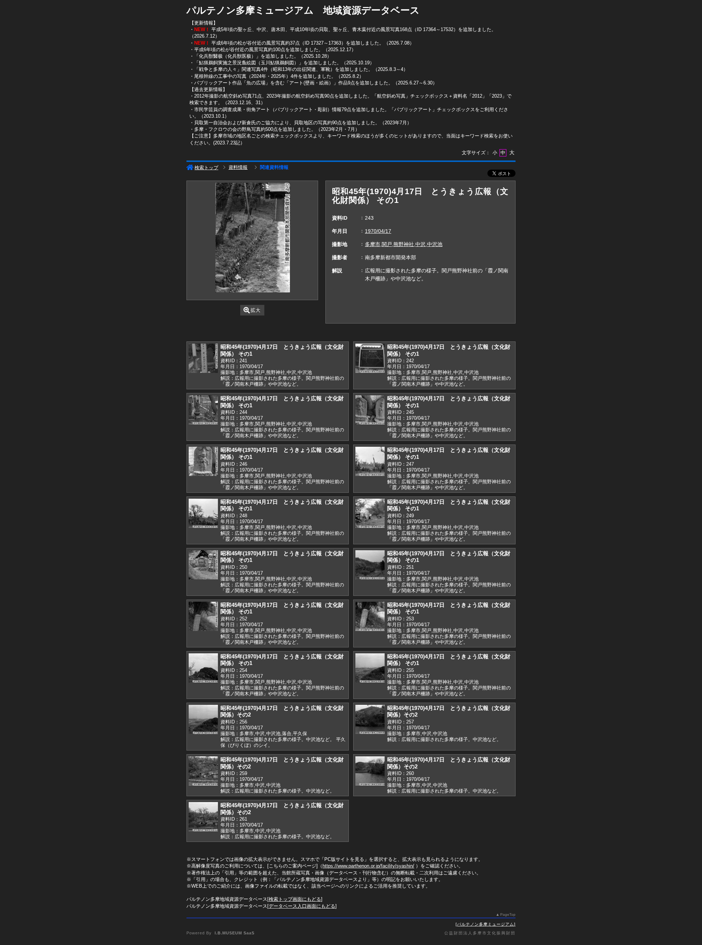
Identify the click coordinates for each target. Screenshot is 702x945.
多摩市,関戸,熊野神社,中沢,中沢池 (403, 244)
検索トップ (206, 167)
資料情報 (238, 167)
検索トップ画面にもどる (295, 899)
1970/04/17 (378, 231)
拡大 (255, 310)
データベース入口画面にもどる (302, 906)
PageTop (508, 914)
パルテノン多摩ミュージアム (485, 924)
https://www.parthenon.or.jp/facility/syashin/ (368, 866)
